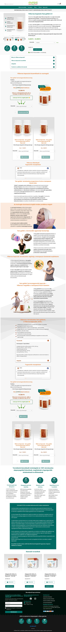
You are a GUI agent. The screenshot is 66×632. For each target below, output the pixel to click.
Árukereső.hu (33, 628)
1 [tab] (9, 36)
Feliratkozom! (14, 612)
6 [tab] (17, 36)
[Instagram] (35, 599)
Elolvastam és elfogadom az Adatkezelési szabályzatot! (13, 609)
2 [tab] (11, 36)
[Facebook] (31, 599)
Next (25, 39)
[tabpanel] (14, 24)
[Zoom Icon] (14, 24)
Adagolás (19, 360)
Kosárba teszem (37, 49)
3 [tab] (12, 36)
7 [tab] (19, 36)
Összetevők (19, 340)
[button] (30, 7)
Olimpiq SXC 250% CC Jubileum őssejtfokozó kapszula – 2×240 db (31, 575)
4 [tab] (14, 36)
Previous (3, 39)
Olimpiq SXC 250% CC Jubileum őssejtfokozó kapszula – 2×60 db (11, 575)
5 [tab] (15, 36)
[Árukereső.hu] (33, 627)
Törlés (57, 42)
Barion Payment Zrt (47, 607)
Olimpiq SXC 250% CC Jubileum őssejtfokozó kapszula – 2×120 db (50, 575)
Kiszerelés (32, 42)
